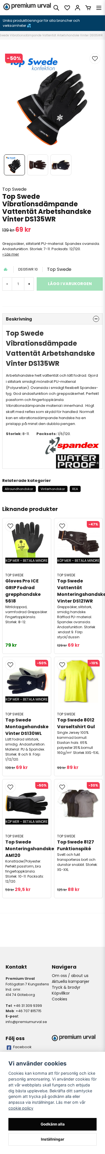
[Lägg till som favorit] (67, 7)
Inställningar (52, 1139)
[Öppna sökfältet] (56, 7)
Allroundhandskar (19, 489)
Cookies (59, 999)
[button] (95, 59)
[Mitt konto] (77, 7)
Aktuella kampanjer (70, 981)
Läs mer (12, 254)
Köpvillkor (61, 993)
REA (75, 489)
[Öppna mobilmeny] (99, 7)
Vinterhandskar (53, 489)
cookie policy (20, 1108)
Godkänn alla (53, 1124)
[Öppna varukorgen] (88, 7)
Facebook (22, 1047)
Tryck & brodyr (66, 987)
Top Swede (14, 189)
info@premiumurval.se (26, 1021)
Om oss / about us (70, 975)
